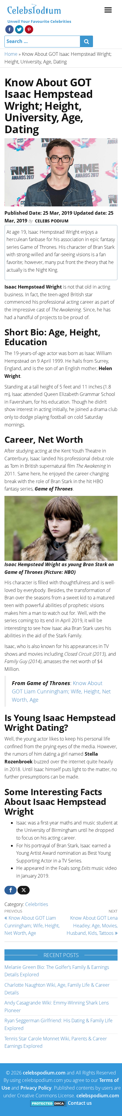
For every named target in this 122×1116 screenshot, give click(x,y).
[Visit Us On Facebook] (9, 29)
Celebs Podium (51, 221)
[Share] (10, 890)
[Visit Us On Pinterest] (29, 29)
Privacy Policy (36, 1088)
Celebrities (36, 904)
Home (10, 54)
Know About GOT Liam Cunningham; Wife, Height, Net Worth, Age (61, 691)
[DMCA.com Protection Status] (48, 1103)
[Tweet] (23, 890)
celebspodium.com (44, 1072)
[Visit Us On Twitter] (19, 29)
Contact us (80, 1103)
